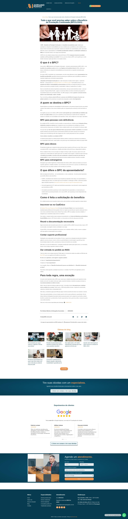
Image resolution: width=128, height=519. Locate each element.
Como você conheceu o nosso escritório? (73, 473)
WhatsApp (82, 461)
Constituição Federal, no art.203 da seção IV (62, 82)
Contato (29, 505)
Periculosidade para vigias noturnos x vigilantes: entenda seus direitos (35, 344)
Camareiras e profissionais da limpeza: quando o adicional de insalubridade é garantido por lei (54, 361)
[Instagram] (64, 507)
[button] (73, 316)
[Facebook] (57, 507)
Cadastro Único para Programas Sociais (49, 208)
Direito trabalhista (45, 501)
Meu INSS (42, 255)
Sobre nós (29, 499)
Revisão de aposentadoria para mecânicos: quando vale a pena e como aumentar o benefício (54, 344)
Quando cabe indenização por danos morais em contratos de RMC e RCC (91, 344)
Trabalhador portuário (46, 505)
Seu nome (67, 461)
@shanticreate (74, 516)
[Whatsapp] (60, 507)
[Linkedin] (62, 507)
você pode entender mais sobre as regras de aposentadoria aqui (68, 182)
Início (43, 17)
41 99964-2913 (68, 302)
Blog (46, 17)
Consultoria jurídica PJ (46, 503)
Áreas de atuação (31, 501)
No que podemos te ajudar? (70, 467)
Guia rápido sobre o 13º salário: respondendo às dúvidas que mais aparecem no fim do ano (73, 344)
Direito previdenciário (46, 497)
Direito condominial (45, 499)
